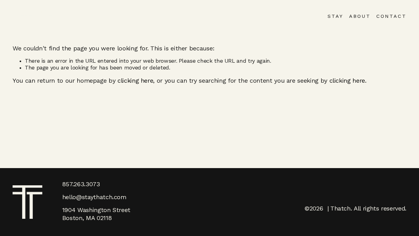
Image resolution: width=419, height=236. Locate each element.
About (360, 16)
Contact (391, 16)
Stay (335, 16)
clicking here (135, 80)
